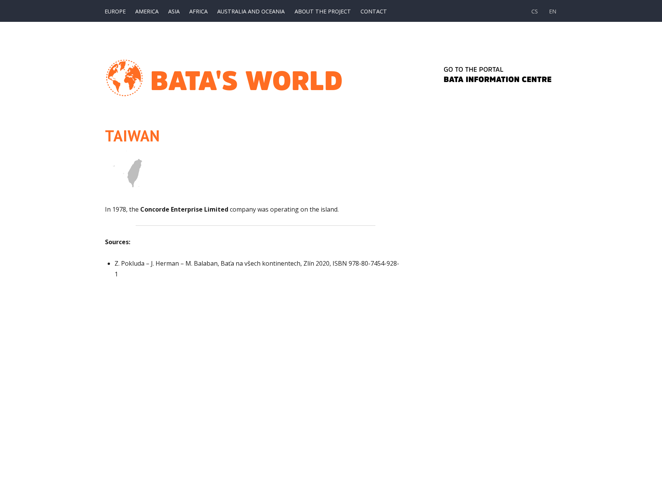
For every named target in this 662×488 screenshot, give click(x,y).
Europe (115, 11)
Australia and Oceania (251, 11)
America (147, 11)
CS (534, 11)
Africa (198, 11)
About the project (323, 11)
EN (552, 11)
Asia (174, 11)
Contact (373, 11)
